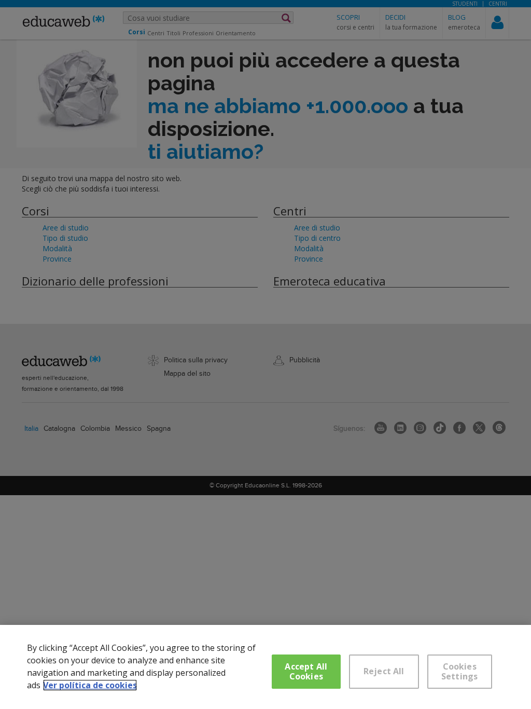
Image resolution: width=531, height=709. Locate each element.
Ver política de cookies (90, 685)
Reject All (384, 671)
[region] (265, 667)
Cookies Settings (459, 671)
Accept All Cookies (306, 671)
